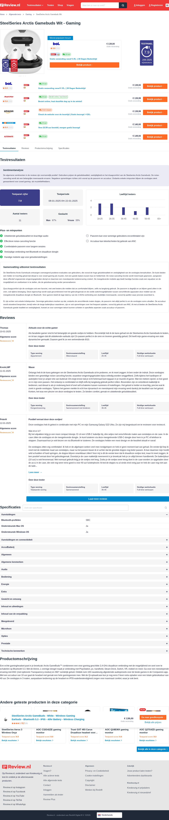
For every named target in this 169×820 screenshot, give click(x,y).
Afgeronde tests (15, 14)
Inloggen (140, 5)
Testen (50, 5)
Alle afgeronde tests (52, 780)
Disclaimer (90, 785)
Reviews (25, 148)
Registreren (157, 5)
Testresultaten (34, 5)
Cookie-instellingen (94, 775)
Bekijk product (83, 65)
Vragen (70, 5)
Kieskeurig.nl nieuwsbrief (139, 792)
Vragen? (47, 771)
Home (2, 14)
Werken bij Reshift (93, 790)
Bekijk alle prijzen (153, 722)
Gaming (29, 14)
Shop (60, 5)
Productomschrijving (44, 148)
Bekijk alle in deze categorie (152, 749)
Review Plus (49, 799)
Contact (47, 785)
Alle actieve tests (51, 775)
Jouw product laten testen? (139, 771)
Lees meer (34, 472)
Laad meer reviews (97, 499)
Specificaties (63, 148)
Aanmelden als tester (53, 795)
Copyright (89, 780)
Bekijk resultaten (9, 740)
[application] (127, 209)
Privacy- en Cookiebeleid (97, 771)
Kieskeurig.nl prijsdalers (138, 788)
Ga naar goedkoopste (152, 717)
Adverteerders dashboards (139, 775)
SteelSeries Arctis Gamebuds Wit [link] (49, 14)
